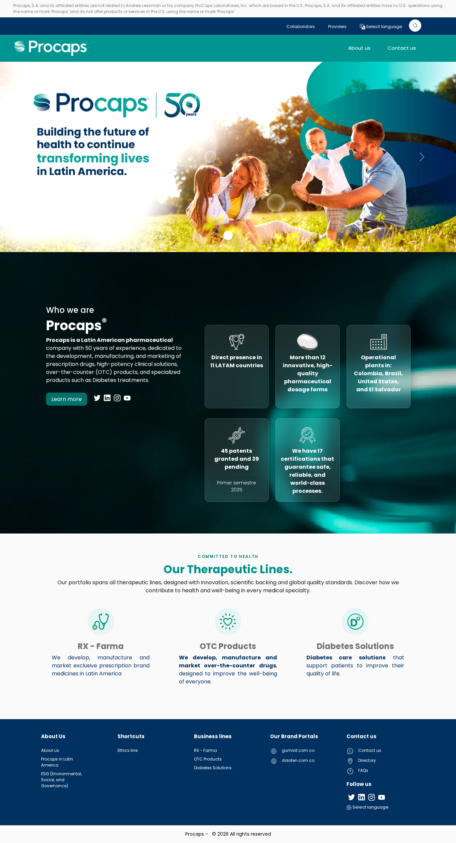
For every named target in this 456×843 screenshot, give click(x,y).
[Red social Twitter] (97, 398)
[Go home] (50, 48)
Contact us (402, 47)
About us (50, 750)
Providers (337, 26)
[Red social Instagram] (117, 398)
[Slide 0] (228, 235)
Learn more (66, 399)
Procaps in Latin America (57, 762)
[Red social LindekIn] (107, 398)
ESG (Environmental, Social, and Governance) (61, 780)
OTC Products (208, 759)
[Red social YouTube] (127, 398)
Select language (383, 26)
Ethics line (128, 750)
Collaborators (300, 26)
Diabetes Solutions (213, 768)
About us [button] (360, 47)
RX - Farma (205, 750)
